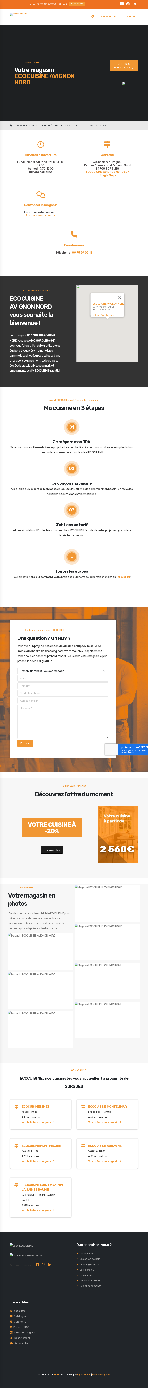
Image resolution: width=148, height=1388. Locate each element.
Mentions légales (101, 1374)
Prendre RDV (20, 1327)
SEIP (56, 1374)
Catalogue (19, 1316)
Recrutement (21, 1337)
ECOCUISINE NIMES (35, 1106)
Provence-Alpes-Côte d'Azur (46, 125)
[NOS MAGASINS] (92, 16)
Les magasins (87, 1275)
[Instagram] (128, 4)
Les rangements (88, 1264)
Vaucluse (72, 125)
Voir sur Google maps (103, 315)
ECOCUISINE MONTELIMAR (107, 1106)
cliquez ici (124, 577)
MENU (130, 16)
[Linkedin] (134, 4)
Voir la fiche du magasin (37, 1122)
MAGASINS (22, 125)
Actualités (19, 1310)
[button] (107, 321)
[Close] (119, 297)
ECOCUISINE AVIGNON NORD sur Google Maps (107, 173)
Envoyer (25, 743)
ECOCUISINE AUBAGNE (104, 1146)
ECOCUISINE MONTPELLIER (41, 1146)
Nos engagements (89, 1285)
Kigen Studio (84, 1374)
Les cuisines (86, 1253)
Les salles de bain (89, 1258)
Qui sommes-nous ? (90, 1280)
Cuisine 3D (19, 1321)
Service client (21, 1343)
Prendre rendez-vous (41, 215)
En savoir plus (77, 4)
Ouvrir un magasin (24, 1332)
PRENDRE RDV (108, 16)
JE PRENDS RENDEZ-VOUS (123, 66)
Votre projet (86, 1269)
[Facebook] (122, 4)
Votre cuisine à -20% (52, 827)
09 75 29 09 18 (82, 252)
